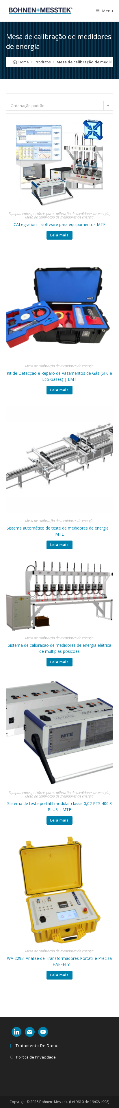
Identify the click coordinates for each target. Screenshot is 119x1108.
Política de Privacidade (36, 1057)
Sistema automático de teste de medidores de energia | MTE (59, 531)
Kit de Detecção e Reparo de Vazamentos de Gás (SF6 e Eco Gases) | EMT (59, 376)
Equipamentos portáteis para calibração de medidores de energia (59, 213)
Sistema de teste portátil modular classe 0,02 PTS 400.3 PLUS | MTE (59, 806)
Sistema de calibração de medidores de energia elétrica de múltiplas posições (59, 648)
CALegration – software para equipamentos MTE (59, 224)
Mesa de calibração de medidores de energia (59, 217)
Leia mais (59, 235)
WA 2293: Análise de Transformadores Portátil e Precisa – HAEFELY (59, 961)
